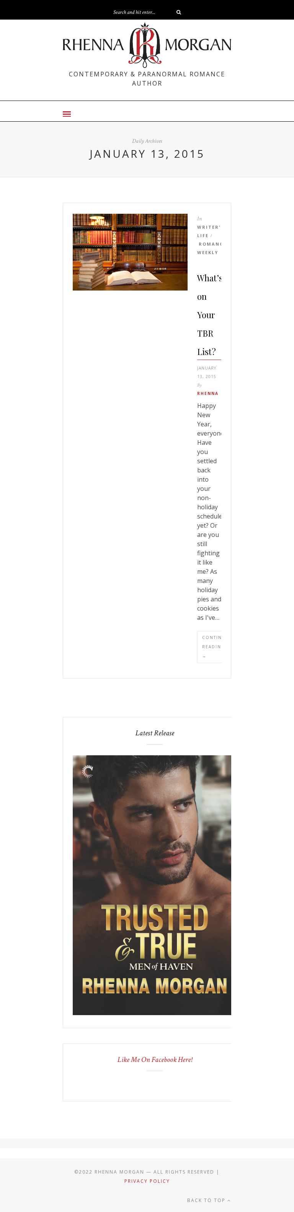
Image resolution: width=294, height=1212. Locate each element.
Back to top (207, 1200)
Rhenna (208, 393)
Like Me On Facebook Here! (155, 1060)
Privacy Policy (147, 1181)
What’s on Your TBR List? (210, 314)
